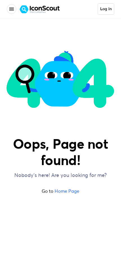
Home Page (67, 191)
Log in (106, 9)
